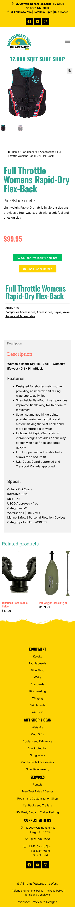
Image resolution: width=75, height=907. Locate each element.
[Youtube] (37, 21)
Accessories (47, 151)
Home (15, 151)
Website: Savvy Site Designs (37, 902)
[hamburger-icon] (67, 41)
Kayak (57, 312)
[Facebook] (29, 21)
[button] (69, 71)
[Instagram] (45, 21)
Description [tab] (14, 343)
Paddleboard (29, 151)
